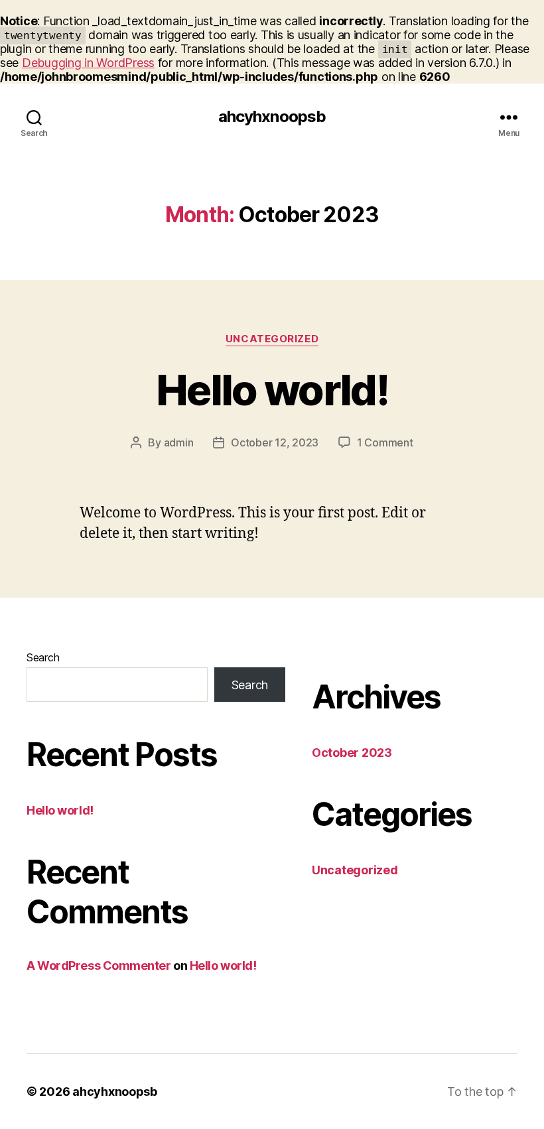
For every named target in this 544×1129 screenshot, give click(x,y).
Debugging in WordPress (88, 63)
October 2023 (352, 753)
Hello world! (272, 389)
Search (43, 657)
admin (179, 442)
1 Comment (385, 442)
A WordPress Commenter (99, 965)
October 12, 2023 (274, 442)
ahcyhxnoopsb (271, 117)
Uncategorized (272, 339)
